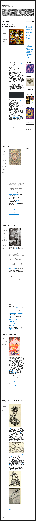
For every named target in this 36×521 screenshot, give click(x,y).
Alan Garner (3, 236)
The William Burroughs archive (30, 58)
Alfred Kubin (5, 237)
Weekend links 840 (28, 36)
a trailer (18, 304)
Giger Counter (12, 325)
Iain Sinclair (5, 161)
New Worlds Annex (28, 45)
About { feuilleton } (28, 44)
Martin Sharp (5, 342)
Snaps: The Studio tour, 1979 (29, 32)
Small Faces (5, 39)
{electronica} (3, 151)
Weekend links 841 (28, 33)
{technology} (3, 235)
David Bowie (3, 158)
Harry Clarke (13, 456)
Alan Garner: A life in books (13, 321)
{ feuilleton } (5, 5)
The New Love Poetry (10, 334)
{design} (3, 150)
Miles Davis (3, 166)
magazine (14, 372)
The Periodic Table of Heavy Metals (14, 319)
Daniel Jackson (16, 248)
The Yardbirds (3, 47)
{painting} (3, 153)
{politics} (3, 232)
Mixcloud (18, 99)
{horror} (3, 231)
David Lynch (5, 240)
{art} (2, 405)
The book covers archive (29, 48)
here (20, 195)
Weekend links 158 (9, 146)
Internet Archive (12, 428)
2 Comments (3, 50)
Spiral (16, 328)
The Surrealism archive (29, 57)
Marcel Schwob (4, 165)
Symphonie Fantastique (29, 27)
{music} (5, 231)
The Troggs (5, 46)
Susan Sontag (13, 209)
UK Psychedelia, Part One (11, 99)
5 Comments (3, 410)
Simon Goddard (4, 168)
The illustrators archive (12, 509)
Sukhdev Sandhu (16, 203)
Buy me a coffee (28, 139)
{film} (6, 230)
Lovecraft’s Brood (28, 35)
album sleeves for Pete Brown (13, 370)
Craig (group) (3, 32)
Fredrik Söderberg (15, 166)
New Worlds (3, 343)
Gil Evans (3, 160)
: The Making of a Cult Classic (14, 297)
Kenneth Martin (4, 164)
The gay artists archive (29, 51)
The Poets (5, 172)
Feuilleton (15, 99)
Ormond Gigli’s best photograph (13, 194)
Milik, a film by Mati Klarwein (29, 26)
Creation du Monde (11, 328)
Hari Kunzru (10, 316)
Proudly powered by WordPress (9, 517)
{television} (3, 156)
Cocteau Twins (4, 157)
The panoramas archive (29, 55)
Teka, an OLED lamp (17, 307)
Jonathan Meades (4, 163)
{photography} (4, 154)
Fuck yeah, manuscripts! (12, 323)
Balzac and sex (11, 197)
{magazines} (3, 30)
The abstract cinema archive (29, 46)
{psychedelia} (3, 31)
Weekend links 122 (9, 225)
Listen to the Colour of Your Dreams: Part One (12, 25)
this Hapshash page (12, 381)
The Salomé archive (28, 56)
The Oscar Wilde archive (29, 54)
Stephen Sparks (11, 212)
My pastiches (11, 512)
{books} (3, 338)
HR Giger (5, 243)
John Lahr (5, 162)
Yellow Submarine (4, 49)
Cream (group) (4, 33)
